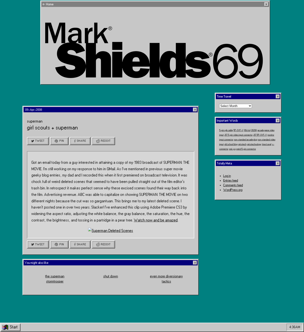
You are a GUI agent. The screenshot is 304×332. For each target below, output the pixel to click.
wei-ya (232, 149)
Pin (61, 140)
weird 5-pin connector (246, 149)
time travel (266, 144)
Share (81, 140)
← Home (47, 4)
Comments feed (233, 185)
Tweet (40, 140)
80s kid (247, 130)
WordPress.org (232, 190)
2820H (254, 130)
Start (14, 327)
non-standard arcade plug (245, 139)
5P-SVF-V (238, 130)
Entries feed (230, 180)
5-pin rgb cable (226, 130)
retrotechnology (254, 144)
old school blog (230, 144)
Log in (227, 176)
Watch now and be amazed (156, 220)
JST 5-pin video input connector (238, 135)
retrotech (242, 144)
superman (35, 121)
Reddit (106, 140)
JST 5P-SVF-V (260, 135)
